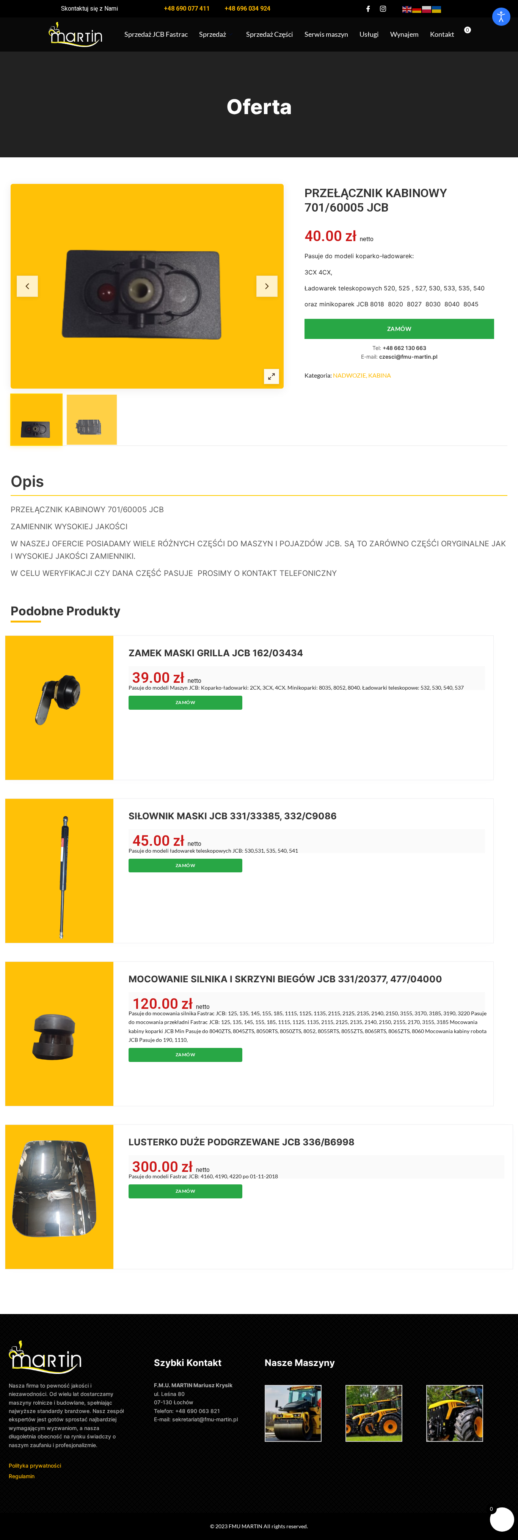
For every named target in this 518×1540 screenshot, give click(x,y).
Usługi (369, 34)
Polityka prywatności (36, 1465)
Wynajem (404, 34)
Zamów (399, 328)
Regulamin (22, 1476)
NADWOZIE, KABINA (362, 375)
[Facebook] (368, 8)
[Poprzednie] (27, 286)
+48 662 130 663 (404, 348)
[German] (417, 8)
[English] (407, 8)
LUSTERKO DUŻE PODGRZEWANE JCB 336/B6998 (242, 1142)
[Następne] (267, 286)
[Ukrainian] (437, 8)
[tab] (36, 419)
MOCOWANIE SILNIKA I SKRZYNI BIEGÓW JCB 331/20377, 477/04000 (285, 979)
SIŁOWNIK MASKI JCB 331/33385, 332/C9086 (233, 816)
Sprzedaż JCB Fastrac (156, 34)
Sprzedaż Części (269, 34)
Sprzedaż (212, 34)
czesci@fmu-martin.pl (408, 356)
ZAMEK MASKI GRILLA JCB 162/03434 (216, 653)
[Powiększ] (271, 376)
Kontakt (442, 34)
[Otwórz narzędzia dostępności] (501, 17)
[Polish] (427, 8)
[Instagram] (383, 8)
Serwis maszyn (326, 34)
